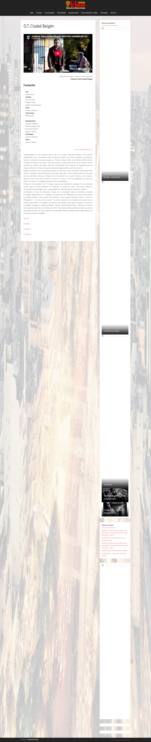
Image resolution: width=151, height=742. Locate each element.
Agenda (118, 740)
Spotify (26, 218)
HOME (31, 13)
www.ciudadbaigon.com (83, 149)
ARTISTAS (113, 13)
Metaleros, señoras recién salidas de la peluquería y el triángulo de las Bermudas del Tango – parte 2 (115, 533)
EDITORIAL (39, 13)
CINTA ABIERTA (61, 13)
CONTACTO (126, 740)
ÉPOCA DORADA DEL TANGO (89, 13)
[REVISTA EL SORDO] (75, 4)
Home (113, 740)
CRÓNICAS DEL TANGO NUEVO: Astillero (114, 550)
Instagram (27, 229)
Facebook (27, 234)
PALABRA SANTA (74, 13)
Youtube (26, 224)
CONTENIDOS (104, 13)
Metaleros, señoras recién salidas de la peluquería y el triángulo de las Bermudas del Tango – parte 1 (115, 545)
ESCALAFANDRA (49, 13)
